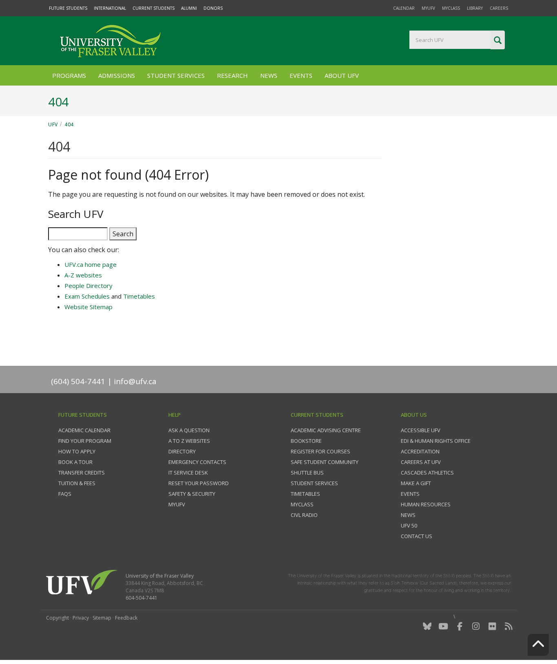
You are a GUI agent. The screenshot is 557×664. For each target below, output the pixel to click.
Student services (314, 483)
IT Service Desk (188, 472)
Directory (182, 451)
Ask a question (189, 430)
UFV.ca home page (90, 264)
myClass (451, 8)
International (110, 8)
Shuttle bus (307, 472)
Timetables (139, 296)
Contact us (416, 536)
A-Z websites (83, 275)
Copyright (57, 617)
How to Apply (76, 451)
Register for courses (320, 451)
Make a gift (416, 483)
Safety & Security (191, 493)
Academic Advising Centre (326, 430)
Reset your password (198, 483)
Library (475, 8)
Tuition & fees (76, 483)
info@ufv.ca (135, 381)
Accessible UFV (420, 430)
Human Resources (426, 504)
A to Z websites (189, 440)
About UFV (342, 75)
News (268, 75)
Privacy (81, 617)
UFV (53, 124)
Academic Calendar (84, 430)
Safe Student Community (324, 462)
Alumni (189, 8)
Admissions (116, 75)
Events (301, 75)
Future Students (68, 8)
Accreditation (420, 451)
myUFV (428, 8)
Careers (499, 8)
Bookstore (306, 440)
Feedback (126, 617)
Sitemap (102, 617)
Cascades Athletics (427, 472)
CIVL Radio (304, 515)
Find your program (84, 440)
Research (232, 75)
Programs (69, 75)
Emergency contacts (197, 462)
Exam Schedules (87, 296)
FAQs (64, 493)
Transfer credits (81, 472)
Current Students (154, 8)
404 (69, 124)
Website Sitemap (88, 307)
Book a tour (75, 462)
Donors (213, 8)
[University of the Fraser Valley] (109, 40)
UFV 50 (409, 525)
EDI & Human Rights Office (436, 440)
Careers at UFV (421, 462)
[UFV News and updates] (508, 626)
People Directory (88, 285)
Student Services (176, 75)
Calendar (404, 8)
